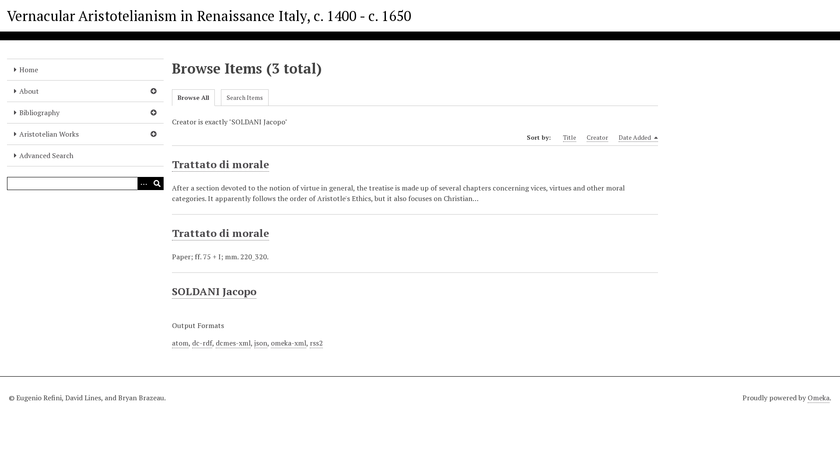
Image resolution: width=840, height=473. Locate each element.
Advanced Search (46, 155)
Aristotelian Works (49, 134)
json (260, 343)
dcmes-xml (233, 343)
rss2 (316, 343)
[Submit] (157, 183)
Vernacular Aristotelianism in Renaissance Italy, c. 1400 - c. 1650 (209, 16)
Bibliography (39, 112)
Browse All (193, 97)
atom (180, 343)
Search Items (245, 97)
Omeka (819, 397)
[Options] (143, 183)
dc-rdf (202, 343)
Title (569, 137)
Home (28, 69)
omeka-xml (288, 343)
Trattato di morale (220, 164)
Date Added (635, 137)
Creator (597, 137)
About (29, 91)
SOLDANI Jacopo (214, 291)
